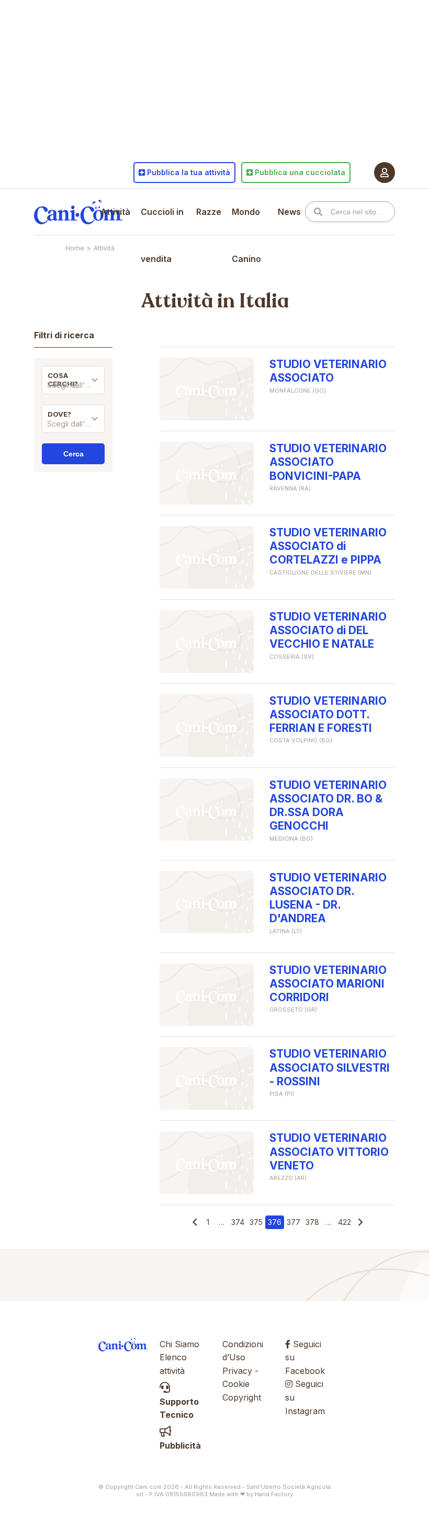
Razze (208, 212)
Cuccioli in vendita (162, 235)
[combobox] (73, 388)
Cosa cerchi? (63, 379)
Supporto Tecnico (179, 1408)
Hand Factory (274, 1494)
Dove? (59, 414)
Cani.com (78, 212)
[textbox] (73, 385)
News (289, 212)
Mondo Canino (246, 235)
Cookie (236, 1384)
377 (293, 1222)
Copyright (241, 1397)
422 (344, 1222)
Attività (115, 212)
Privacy (237, 1371)
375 (256, 1222)
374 (237, 1222)
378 (312, 1222)
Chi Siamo (179, 1344)
